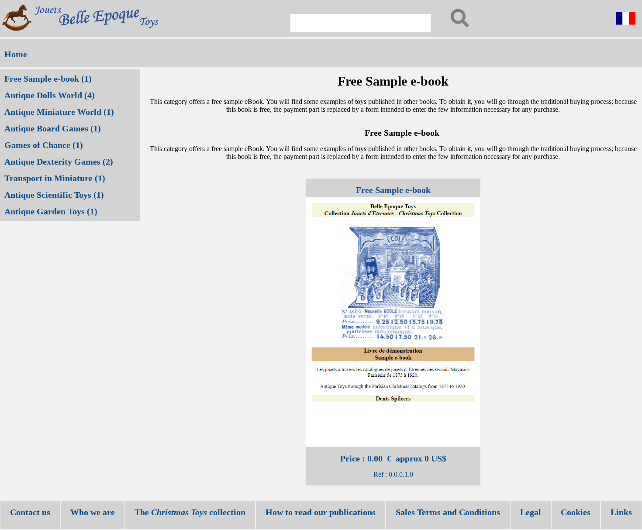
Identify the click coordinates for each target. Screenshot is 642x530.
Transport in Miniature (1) (54, 178)
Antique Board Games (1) (52, 128)
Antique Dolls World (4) (49, 95)
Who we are (92, 512)
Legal (530, 512)
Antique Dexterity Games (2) (58, 161)
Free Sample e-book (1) (48, 78)
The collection (190, 512)
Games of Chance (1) (43, 145)
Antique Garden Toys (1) (50, 211)
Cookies (575, 512)
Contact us (30, 512)
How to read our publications (321, 512)
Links (621, 512)
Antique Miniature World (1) (59, 112)
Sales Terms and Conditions (448, 512)
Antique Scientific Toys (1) (54, 195)
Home (15, 54)
